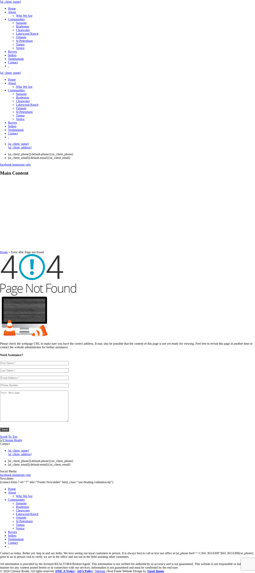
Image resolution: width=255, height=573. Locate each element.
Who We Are (24, 15)
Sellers (12, 55)
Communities (16, 19)
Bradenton (22, 26)
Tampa (20, 44)
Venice (20, 48)
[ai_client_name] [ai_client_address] (19, 145)
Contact (13, 62)
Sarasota (21, 23)
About (12, 12)
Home (12, 8)
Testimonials (16, 58)
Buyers (12, 51)
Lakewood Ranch (27, 33)
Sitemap (100, 571)
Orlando (21, 37)
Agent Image (155, 571)
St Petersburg (24, 41)
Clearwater (23, 30)
